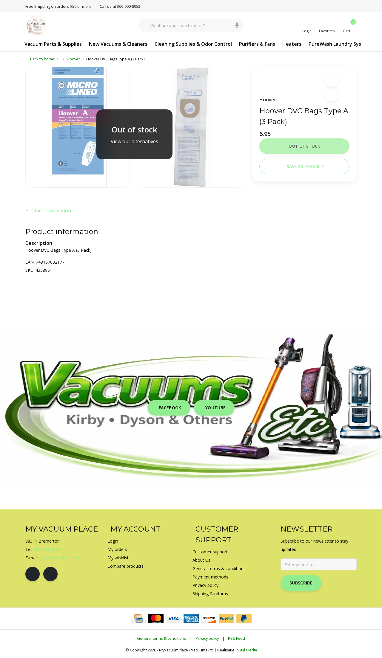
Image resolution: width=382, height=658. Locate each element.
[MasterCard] (156, 618)
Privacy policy (207, 638)
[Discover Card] (208, 618)
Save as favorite (305, 166)
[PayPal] (226, 618)
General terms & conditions (161, 638)
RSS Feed (236, 638)
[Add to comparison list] (331, 94)
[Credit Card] (138, 618)
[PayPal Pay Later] (244, 618)
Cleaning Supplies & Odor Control (193, 44)
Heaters (291, 44)
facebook (170, 407)
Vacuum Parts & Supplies (53, 44)
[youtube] (50, 574)
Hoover (267, 99)
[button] (331, 80)
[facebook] (32, 574)
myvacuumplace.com (59, 558)
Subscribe (300, 583)
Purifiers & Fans (257, 44)
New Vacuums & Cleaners (118, 44)
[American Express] (191, 618)
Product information (48, 210)
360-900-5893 (46, 549)
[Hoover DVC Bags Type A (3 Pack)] (77, 127)
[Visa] (173, 618)
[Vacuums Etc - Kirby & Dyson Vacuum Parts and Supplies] (36, 25)
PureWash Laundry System (340, 44)
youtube (215, 407)
